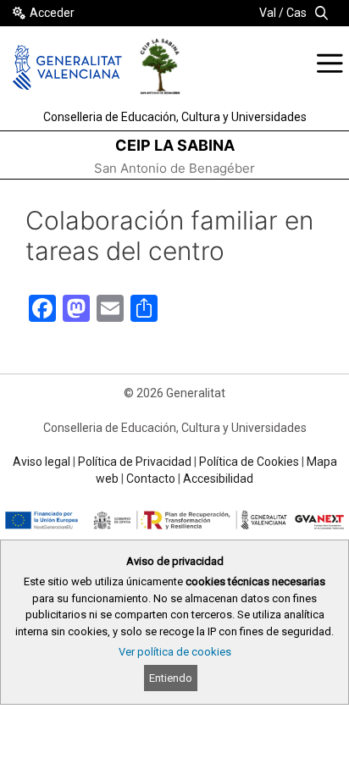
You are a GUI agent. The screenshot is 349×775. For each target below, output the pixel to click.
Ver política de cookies (175, 651)
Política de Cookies (249, 461)
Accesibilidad (218, 478)
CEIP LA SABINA (175, 145)
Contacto (150, 478)
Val (267, 12)
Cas (296, 12)
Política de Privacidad (134, 461)
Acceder (52, 12)
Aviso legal (41, 461)
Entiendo (170, 678)
